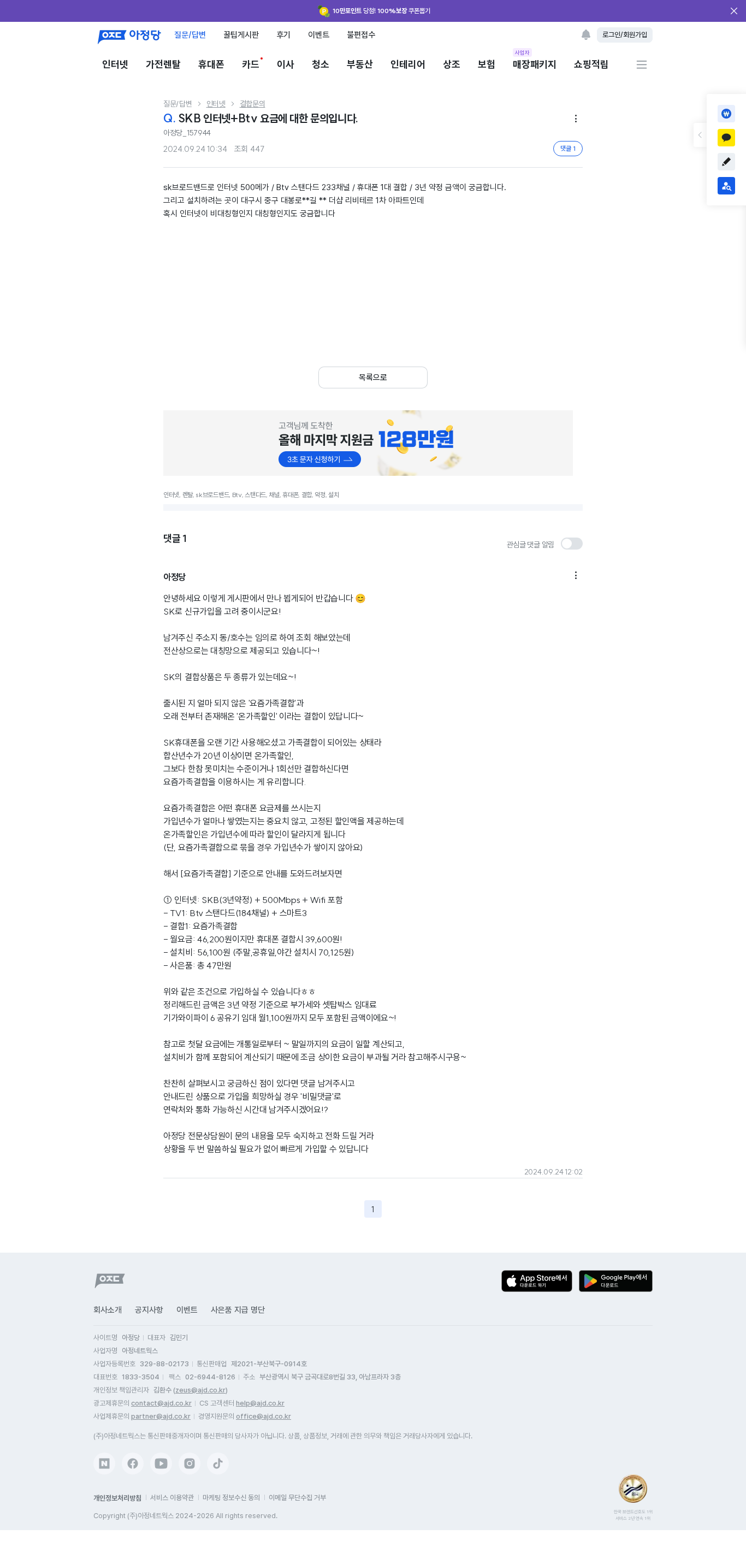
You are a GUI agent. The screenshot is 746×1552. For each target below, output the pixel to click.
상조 (451, 64)
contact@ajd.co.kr (161, 1403)
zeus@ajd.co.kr (200, 1390)
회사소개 (107, 1310)
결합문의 (252, 104)
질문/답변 (190, 34)
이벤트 (318, 34)
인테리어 (407, 64)
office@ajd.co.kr (263, 1416)
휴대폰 (211, 64)
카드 (250, 64)
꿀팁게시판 (241, 34)
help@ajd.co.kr (260, 1403)
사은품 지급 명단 (238, 1310)
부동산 (360, 64)
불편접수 (361, 34)
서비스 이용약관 (172, 1498)
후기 (283, 34)
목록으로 (373, 377)
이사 (285, 64)
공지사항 (149, 1310)
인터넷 (115, 64)
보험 (486, 64)
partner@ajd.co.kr (161, 1416)
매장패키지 (534, 63)
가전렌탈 (163, 64)
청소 (320, 64)
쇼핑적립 (591, 64)
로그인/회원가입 (624, 35)
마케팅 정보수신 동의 (231, 1498)
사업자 (522, 52)
